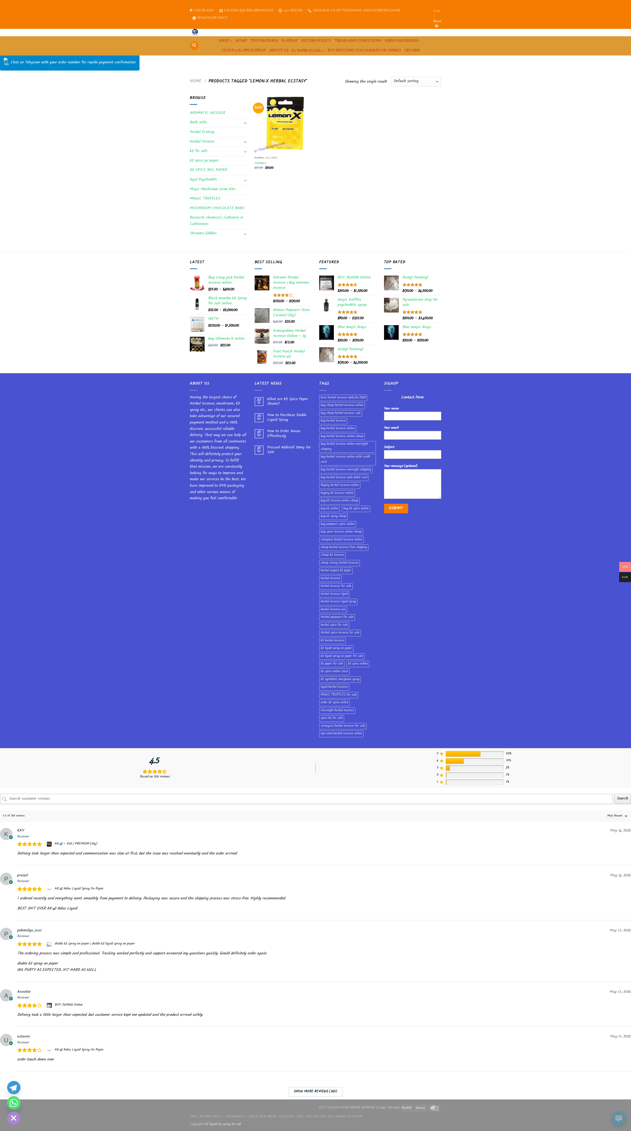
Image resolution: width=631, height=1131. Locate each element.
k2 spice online (358, 664)
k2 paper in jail (306, 50)
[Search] (194, 46)
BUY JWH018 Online (69, 1005)
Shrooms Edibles (402, 40)
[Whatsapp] (13, 1103)
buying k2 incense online (337, 493)
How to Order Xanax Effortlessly (283, 434)
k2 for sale (198, 151)
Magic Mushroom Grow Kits (212, 189)
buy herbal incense (333, 421)
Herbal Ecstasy (202, 132)
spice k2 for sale (332, 718)
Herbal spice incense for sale (340, 633)
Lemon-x (260, 163)
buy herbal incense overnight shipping (346, 470)
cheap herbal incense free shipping (344, 547)
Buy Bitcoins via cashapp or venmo (364, 50)
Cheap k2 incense (332, 555)
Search (622, 799)
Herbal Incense (202, 142)
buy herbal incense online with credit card (345, 459)
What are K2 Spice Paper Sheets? (287, 402)
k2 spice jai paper (204, 161)
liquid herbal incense (334, 687)
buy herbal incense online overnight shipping (344, 446)
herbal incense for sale (336, 586)
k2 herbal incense (332, 641)
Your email (391, 428)
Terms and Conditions (358, 40)
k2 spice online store (334, 671)
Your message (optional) (401, 466)
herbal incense (330, 578)
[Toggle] (245, 123)
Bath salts (198, 123)
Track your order (262, 1117)
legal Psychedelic (203, 180)
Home (196, 81)
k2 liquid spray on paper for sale (342, 656)
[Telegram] (13, 1087)
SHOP (224, 40)
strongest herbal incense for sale (343, 726)
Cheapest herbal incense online (341, 540)
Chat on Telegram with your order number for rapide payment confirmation (73, 63)
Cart (300, 1117)
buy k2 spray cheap (333, 516)
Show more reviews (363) (315, 1091)
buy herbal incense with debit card (344, 478)
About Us (278, 50)
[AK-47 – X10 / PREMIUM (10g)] (50, 844)
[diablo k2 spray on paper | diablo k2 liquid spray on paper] (50, 944)
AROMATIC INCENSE (208, 113)
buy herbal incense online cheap (342, 436)
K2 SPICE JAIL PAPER (208, 170)
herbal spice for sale (334, 625)
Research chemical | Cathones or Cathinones (217, 221)
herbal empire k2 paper (336, 571)
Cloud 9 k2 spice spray (244, 50)
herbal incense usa (333, 610)
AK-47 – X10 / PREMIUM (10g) (76, 844)
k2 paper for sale (332, 664)
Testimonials (264, 40)
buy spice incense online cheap (341, 532)
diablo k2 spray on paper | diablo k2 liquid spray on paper (95, 944)
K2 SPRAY (289, 40)
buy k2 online (329, 509)
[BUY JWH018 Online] (50, 1005)
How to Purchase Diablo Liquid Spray (286, 418)
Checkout (286, 1117)
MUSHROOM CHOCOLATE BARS (217, 208)
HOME (241, 40)
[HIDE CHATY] (13, 1118)
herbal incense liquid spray (338, 602)
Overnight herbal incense (337, 710)
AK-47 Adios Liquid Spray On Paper (79, 889)
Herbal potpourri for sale (337, 617)
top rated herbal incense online (341, 734)
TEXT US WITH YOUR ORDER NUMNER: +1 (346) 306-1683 (359, 1108)
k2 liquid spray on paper (336, 648)
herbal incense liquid (334, 594)
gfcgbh (412, 50)
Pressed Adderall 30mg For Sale (289, 450)
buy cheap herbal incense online (342, 405)
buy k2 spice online (356, 509)
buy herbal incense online (338, 428)
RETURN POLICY (316, 40)
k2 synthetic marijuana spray (340, 679)
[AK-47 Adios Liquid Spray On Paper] (50, 889)
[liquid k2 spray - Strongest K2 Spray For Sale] (196, 32)
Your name (391, 408)
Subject (389, 447)
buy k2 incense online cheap (339, 501)
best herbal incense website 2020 (343, 398)
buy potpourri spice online (338, 524)
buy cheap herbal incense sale (341, 413)
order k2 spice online (334, 703)
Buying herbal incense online (340, 485)
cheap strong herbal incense (339, 563)
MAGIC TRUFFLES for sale (339, 695)
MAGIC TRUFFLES (205, 199)
